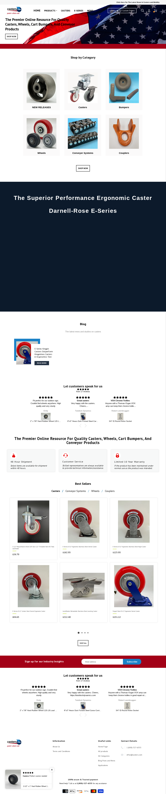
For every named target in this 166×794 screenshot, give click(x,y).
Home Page (103, 746)
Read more (42, 363)
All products (103, 751)
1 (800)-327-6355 (134, 747)
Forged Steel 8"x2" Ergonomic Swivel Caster (126, 611)
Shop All (83, 643)
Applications (103, 765)
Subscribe (132, 661)
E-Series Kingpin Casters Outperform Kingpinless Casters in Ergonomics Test (43, 352)
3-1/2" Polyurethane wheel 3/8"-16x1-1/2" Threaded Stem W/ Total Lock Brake (33, 548)
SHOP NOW (11, 36)
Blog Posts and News (106, 760)
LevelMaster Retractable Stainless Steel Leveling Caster (80, 611)
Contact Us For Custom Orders (122, 10)
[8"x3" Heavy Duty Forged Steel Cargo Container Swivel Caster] (45, 416)
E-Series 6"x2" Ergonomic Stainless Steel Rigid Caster (129, 547)
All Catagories (104, 756)
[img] (83, 389)
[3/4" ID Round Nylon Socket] (83, 416)
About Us (56, 746)
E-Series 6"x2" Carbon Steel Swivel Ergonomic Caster (28, 611)
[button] (81, 426)
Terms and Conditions (61, 751)
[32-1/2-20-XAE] (120, 416)
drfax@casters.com (134, 755)
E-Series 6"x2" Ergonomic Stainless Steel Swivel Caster (80, 547)
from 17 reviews (83, 391)
